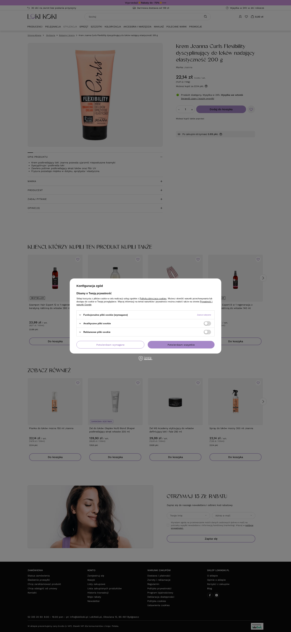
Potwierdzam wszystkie (181, 344)
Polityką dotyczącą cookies (153, 298)
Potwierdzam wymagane (110, 344)
